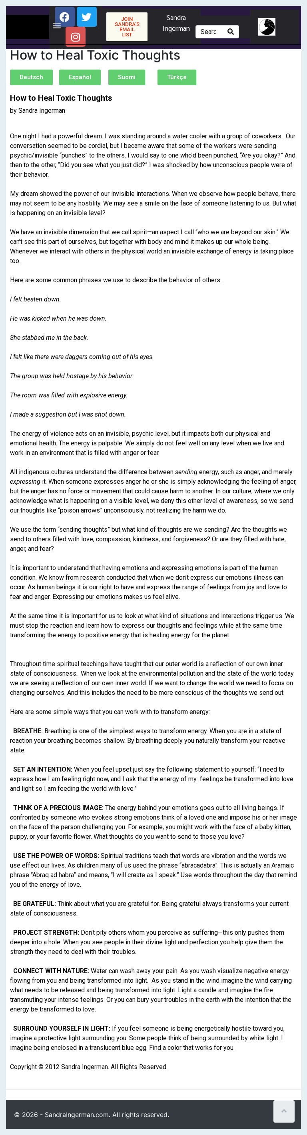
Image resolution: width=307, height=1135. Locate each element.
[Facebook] (65, 17)
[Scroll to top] (284, 1111)
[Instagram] (76, 37)
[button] (56, 25)
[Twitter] (87, 17)
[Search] (231, 32)
